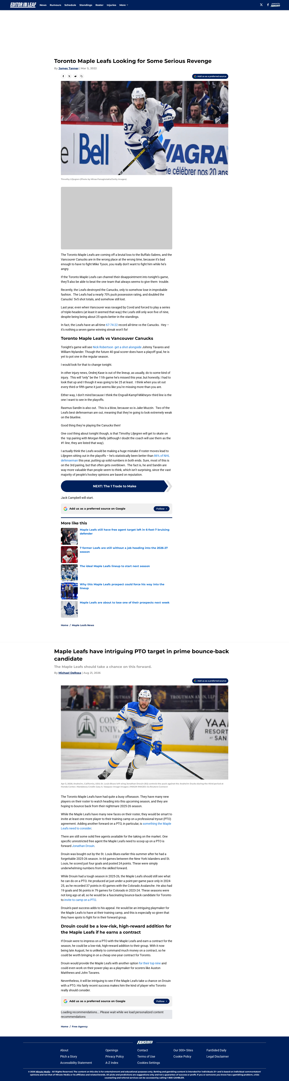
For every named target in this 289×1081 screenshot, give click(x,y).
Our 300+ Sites (183, 1050)
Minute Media (43, 1071)
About (64, 1050)
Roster (99, 5)
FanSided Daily (216, 1050)
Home (64, 625)
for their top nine (150, 963)
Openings (111, 1050)
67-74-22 (112, 325)
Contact (142, 1050)
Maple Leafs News (83, 625)
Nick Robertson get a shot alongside (117, 347)
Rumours (55, 5)
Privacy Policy (114, 1056)
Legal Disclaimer (218, 1056)
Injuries (111, 5)
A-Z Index (111, 1062)
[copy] (81, 76)
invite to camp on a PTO (80, 900)
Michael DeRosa (70, 672)
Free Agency (80, 1026)
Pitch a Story (68, 1056)
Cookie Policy (182, 1056)
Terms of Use (146, 1056)
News (43, 5)
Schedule (70, 5)
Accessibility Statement (76, 1062)
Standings (85, 5)
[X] (261, 4)
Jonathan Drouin (83, 846)
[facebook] (268, 4)
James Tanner (69, 68)
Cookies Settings (148, 1062)
